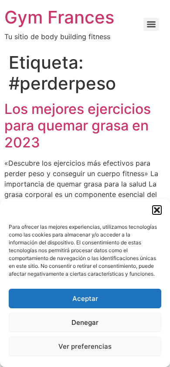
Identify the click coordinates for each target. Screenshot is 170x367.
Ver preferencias (85, 346)
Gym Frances (59, 17)
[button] (157, 210)
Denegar (85, 322)
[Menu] (151, 24)
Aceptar (85, 298)
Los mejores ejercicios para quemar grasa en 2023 (77, 125)
